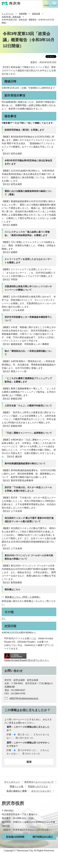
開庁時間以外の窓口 (43, 837)
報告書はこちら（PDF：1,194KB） (23, 597)
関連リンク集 (16, 786)
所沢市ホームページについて (39, 782)
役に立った (23, 734)
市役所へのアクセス (38, 786)
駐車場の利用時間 (15, 837)
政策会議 (36, 14)
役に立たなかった (24, 738)
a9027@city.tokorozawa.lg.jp (23, 698)
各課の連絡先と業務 (16, 791)
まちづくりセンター (41, 791)
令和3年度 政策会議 (11, 17)
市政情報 (23, 14)
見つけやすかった (27, 750)
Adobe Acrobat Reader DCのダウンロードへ (26, 660)
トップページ (8, 14)
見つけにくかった (31, 753)
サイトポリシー (12, 782)
